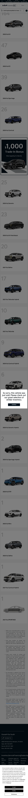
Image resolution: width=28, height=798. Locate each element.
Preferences (14, 794)
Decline (14, 790)
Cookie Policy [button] (22, 779)
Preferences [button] (8, 782)
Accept (14, 787)
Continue (14, 404)
